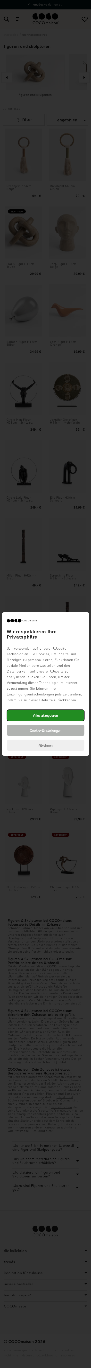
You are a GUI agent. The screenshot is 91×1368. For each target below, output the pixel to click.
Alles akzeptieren (45, 715)
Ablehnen (46, 745)
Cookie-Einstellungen (45, 730)
